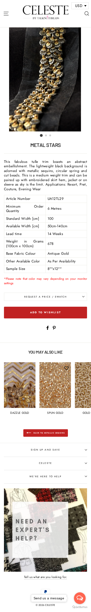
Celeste (45, 463)
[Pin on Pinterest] (54, 327)
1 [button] (41, 135)
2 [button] (46, 135)
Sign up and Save (45, 450)
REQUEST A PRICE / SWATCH (45, 297)
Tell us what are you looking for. (45, 577)
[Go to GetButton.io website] (79, 607)
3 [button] (50, 135)
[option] (45, 79)
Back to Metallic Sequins (49, 433)
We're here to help (45, 476)
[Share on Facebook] (48, 327)
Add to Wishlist (45, 312)
